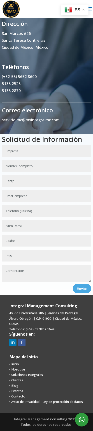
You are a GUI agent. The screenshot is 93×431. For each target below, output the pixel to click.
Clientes (17, 380)
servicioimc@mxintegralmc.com (31, 119)
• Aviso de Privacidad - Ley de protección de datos (46, 402)
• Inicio (14, 364)
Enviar (82, 289)
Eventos (17, 391)
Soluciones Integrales (27, 375)
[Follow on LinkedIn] (12, 342)
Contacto (18, 396)
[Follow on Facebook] (22, 342)
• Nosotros (17, 369)
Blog (14, 385)
